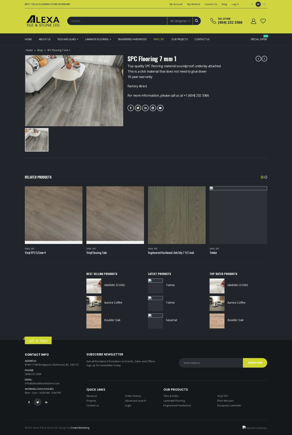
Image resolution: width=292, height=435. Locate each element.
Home (28, 39)
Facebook (131, 108)
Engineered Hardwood (132, 39)
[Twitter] (258, 4)
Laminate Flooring (97, 39)
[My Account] (253, 21)
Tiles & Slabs (171, 396)
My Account (176, 4)
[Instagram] (264, 4)
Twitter (138, 108)
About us (91, 396)
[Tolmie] (155, 286)
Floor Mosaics (225, 400)
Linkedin (46, 402)
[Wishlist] (263, 21)
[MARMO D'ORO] (93, 286)
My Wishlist (193, 4)
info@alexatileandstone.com (42, 383)
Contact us (92, 405)
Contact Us (211, 4)
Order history (133, 396)
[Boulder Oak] (93, 321)
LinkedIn (145, 108)
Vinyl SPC (159, 39)
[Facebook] (252, 4)
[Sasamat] (155, 321)
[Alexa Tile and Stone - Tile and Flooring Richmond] (44, 21)
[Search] (197, 21)
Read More (75, 192)
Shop (40, 50)
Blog (224, 4)
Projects (91, 400)
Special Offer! (259, 38)
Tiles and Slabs (66, 39)
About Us (44, 39)
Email (160, 108)
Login (128, 405)
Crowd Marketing (79, 427)
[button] (262, 177)
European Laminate (229, 405)
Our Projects (179, 39)
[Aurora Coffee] (93, 303)
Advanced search (135, 400)
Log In (235, 4)
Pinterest (153, 108)
